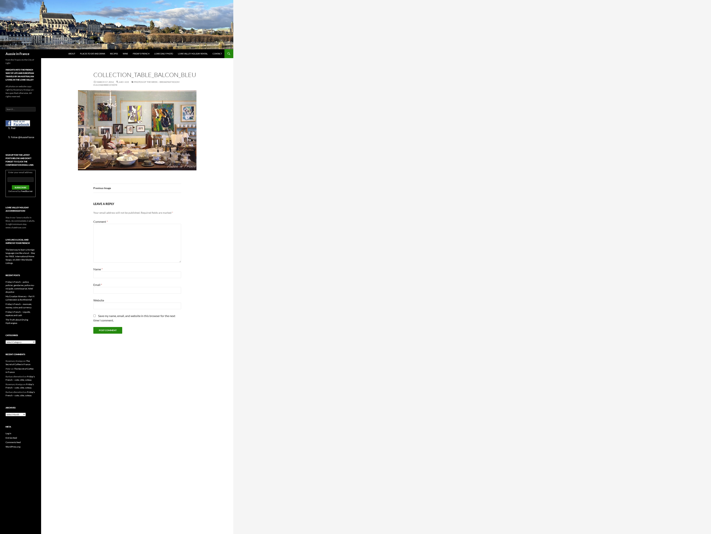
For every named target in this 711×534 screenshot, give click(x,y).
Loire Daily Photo (163, 53)
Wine (125, 53)
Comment (100, 221)
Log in (8, 433)
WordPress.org (13, 446)
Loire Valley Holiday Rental (193, 53)
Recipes (114, 53)
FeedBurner (27, 191)
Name (98, 269)
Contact (217, 53)
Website (98, 300)
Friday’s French (141, 53)
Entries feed (11, 437)
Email (97, 284)
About (71, 53)
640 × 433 (124, 82)
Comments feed (13, 442)
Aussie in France (17, 54)
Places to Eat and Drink (92, 53)
